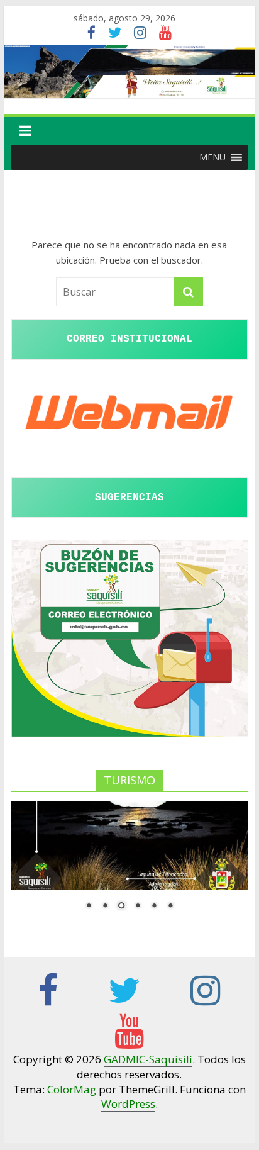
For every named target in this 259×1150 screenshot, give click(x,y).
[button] (212, 157)
